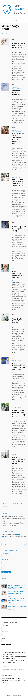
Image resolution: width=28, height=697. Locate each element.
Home (2, 33)
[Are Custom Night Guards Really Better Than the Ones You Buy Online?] (4, 600)
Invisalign (18, 269)
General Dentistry (16, 88)
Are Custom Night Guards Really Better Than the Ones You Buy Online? (16, 600)
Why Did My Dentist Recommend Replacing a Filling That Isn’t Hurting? (16, 593)
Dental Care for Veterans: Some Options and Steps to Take (19, 414)
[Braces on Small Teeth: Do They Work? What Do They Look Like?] (5, 177)
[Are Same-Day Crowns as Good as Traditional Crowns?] (4, 607)
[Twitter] (15, 692)
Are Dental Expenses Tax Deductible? (17, 92)
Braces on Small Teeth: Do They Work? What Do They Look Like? (18, 182)
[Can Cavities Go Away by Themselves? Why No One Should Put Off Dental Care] (5, 130)
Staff (15, 50)
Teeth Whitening (16, 362)
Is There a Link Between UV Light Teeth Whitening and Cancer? (19, 367)
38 (21, 504)
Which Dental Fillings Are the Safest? (17, 321)
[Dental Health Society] (14, 9)
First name (5, 553)
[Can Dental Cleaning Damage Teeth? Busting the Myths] (5, 454)
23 (13, 504)
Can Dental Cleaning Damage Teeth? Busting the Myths (19, 460)
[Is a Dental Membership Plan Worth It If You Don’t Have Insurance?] (4, 586)
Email (3, 566)
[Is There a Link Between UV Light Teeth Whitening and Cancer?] (5, 360)
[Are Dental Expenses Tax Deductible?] (5, 87)
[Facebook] (13, 692)
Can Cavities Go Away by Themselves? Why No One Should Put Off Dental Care (18, 138)
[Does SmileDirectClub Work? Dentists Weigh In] (5, 268)
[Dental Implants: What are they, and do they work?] (5, 41)
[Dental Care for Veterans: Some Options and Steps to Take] (5, 407)
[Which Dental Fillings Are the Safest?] (5, 317)
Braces (20, 177)
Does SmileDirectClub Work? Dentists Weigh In (18, 274)
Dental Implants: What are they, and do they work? (19, 46)
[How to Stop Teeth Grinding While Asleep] (5, 224)
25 (17, 504)
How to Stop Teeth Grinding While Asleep (19, 229)
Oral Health (23, 224)
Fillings (21, 317)
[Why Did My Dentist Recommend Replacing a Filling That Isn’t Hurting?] (4, 593)
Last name (5, 560)
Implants (21, 41)
